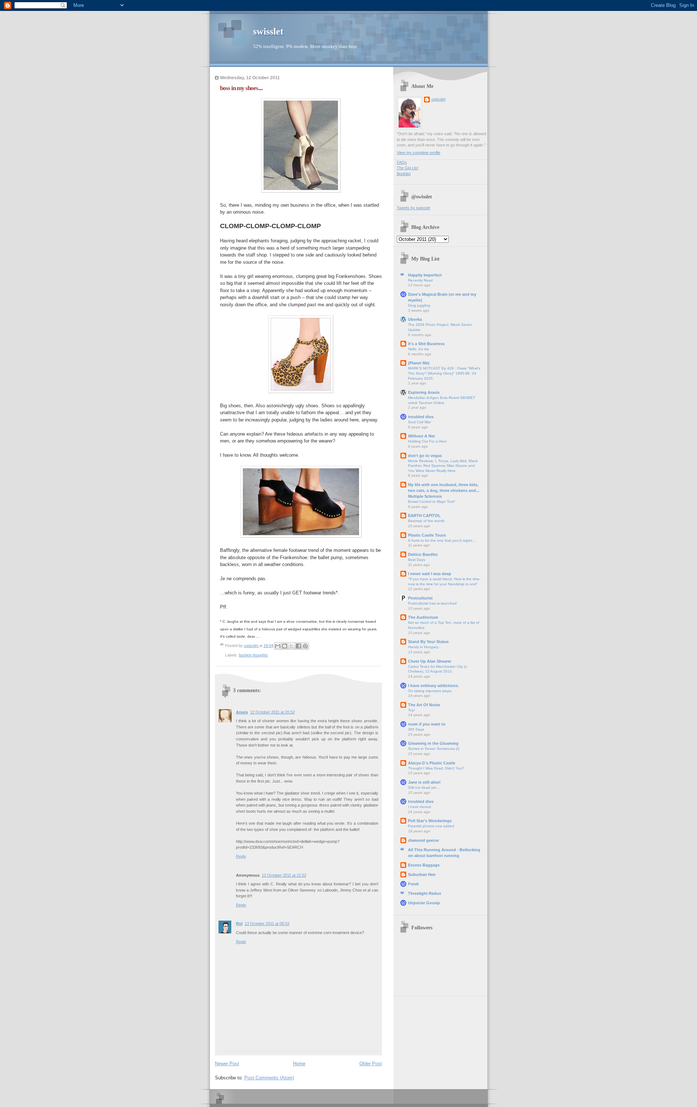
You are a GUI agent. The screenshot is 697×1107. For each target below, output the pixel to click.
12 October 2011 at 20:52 (272, 712)
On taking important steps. (430, 691)
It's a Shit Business (426, 344)
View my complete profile (418, 152)
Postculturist (420, 598)
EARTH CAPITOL (424, 515)
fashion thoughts (253, 655)
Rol (239, 923)
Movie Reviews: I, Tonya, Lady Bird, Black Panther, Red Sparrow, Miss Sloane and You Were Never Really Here (443, 466)
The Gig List (407, 168)
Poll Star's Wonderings (430, 821)
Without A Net (421, 436)
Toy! (411, 710)
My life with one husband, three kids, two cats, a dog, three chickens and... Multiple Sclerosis (443, 490)
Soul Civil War (419, 422)
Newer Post (227, 1063)
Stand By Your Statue (428, 641)
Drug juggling (419, 305)
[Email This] (277, 646)
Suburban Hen (422, 874)
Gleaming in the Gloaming (433, 743)
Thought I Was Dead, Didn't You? (436, 768)
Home (299, 1063)
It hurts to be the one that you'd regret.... (442, 540)
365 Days (416, 729)
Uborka (415, 319)
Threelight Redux (424, 893)
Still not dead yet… (424, 787)
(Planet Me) (418, 363)
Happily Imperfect (425, 275)
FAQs (402, 162)
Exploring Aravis (424, 392)
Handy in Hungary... (424, 647)
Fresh (413, 884)
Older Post (370, 1063)
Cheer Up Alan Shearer (429, 661)
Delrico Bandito (423, 554)
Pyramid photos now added (431, 826)
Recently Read (420, 280)
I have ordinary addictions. (433, 685)
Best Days (416, 560)
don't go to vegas (425, 455)
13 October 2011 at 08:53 (267, 923)
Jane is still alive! (424, 782)
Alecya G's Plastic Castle (431, 763)
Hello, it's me (418, 349)
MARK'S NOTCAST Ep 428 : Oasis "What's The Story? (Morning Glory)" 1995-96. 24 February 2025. (444, 373)
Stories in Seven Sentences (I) (433, 749)
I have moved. (420, 807)
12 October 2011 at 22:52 (284, 875)
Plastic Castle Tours (427, 535)
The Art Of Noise (424, 705)
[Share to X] (291, 646)
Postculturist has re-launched (432, 603)
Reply (241, 856)
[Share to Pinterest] (305, 646)
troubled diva (420, 417)
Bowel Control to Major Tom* (431, 502)
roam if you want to (426, 724)
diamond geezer (423, 840)
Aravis (242, 712)
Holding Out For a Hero (427, 441)
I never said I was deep (429, 573)
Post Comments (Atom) (269, 1077)
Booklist (404, 173)
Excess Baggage (424, 865)
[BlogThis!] (284, 646)
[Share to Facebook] (298, 646)
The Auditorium (423, 617)
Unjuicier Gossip (424, 903)
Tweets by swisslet (413, 208)
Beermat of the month (426, 521)
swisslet (268, 31)
